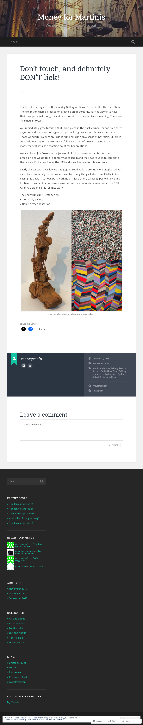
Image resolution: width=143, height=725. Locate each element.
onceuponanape (24, 551)
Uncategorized (17, 642)
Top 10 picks (16, 637)
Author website (30, 365)
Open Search (133, 42)
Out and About (17, 632)
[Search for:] (26, 481)
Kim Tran (20, 566)
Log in (12, 667)
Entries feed (15, 672)
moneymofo (22, 544)
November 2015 (18, 588)
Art (94, 368)
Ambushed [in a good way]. (24, 518)
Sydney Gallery (108, 377)
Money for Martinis (71, 17)
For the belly (16, 628)
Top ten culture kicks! (21, 503)
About (14, 41)
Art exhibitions (100, 363)
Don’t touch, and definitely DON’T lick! (65, 73)
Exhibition (106, 371)
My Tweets (13, 702)
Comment (113, 445)
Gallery (122, 371)
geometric (98, 374)
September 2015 (18, 598)
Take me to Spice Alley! (21, 513)
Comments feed (18, 677)
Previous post (99, 385)
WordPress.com (18, 681)
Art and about (17, 618)
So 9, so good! (37, 566)
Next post (97, 390)
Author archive (23, 365)
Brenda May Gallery (107, 368)
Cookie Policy (58, 719)
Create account (17, 662)
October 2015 (16, 593)
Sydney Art (111, 374)
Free (115, 371)
